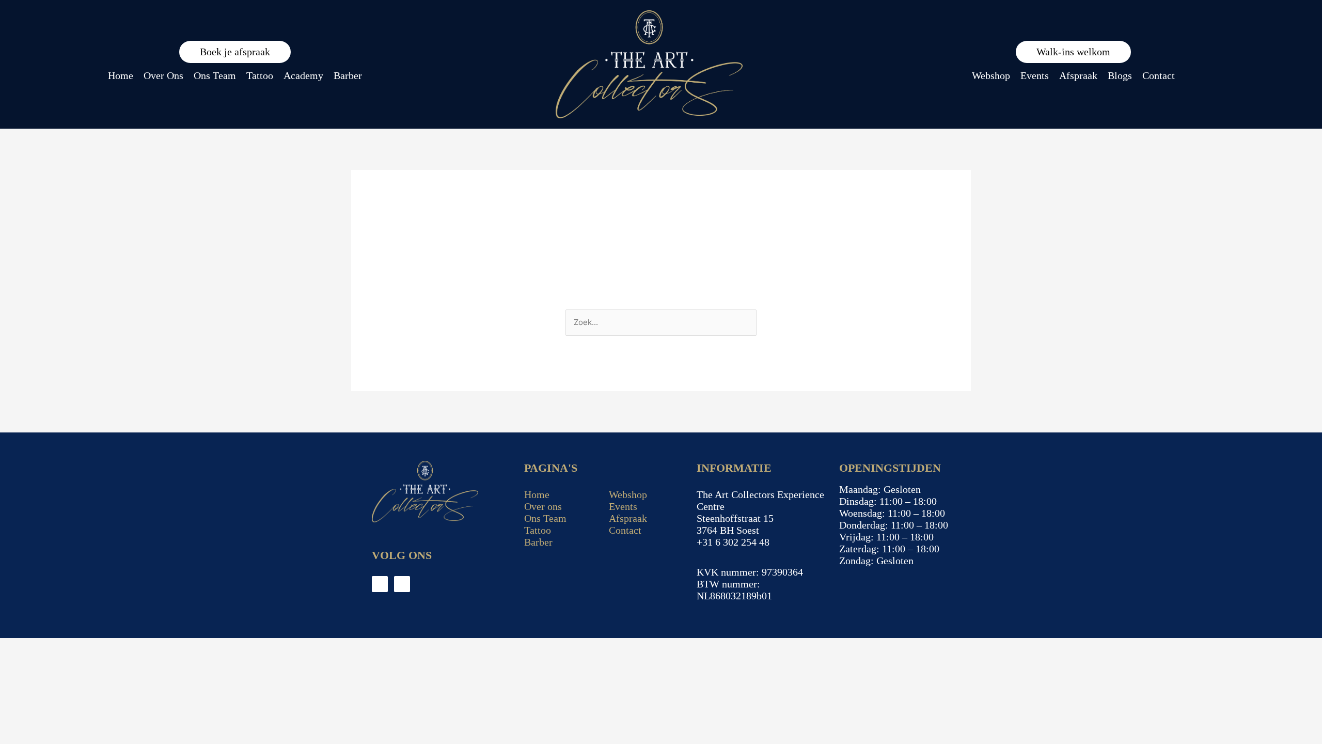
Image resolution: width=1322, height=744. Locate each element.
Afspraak (1078, 75)
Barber (348, 75)
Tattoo (259, 75)
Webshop (991, 75)
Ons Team (215, 75)
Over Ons (163, 75)
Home (120, 75)
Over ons (543, 506)
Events (1034, 75)
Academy (303, 75)
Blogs (1120, 75)
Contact (1158, 75)
